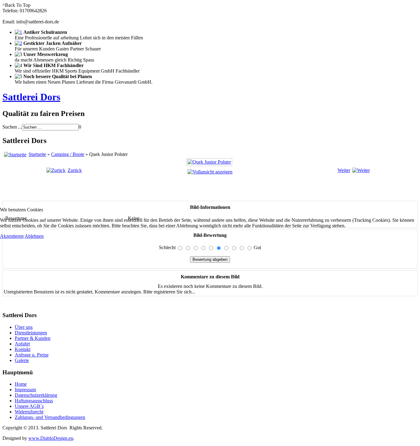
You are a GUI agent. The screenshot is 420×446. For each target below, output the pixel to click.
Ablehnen (34, 236)
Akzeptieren (12, 236)
